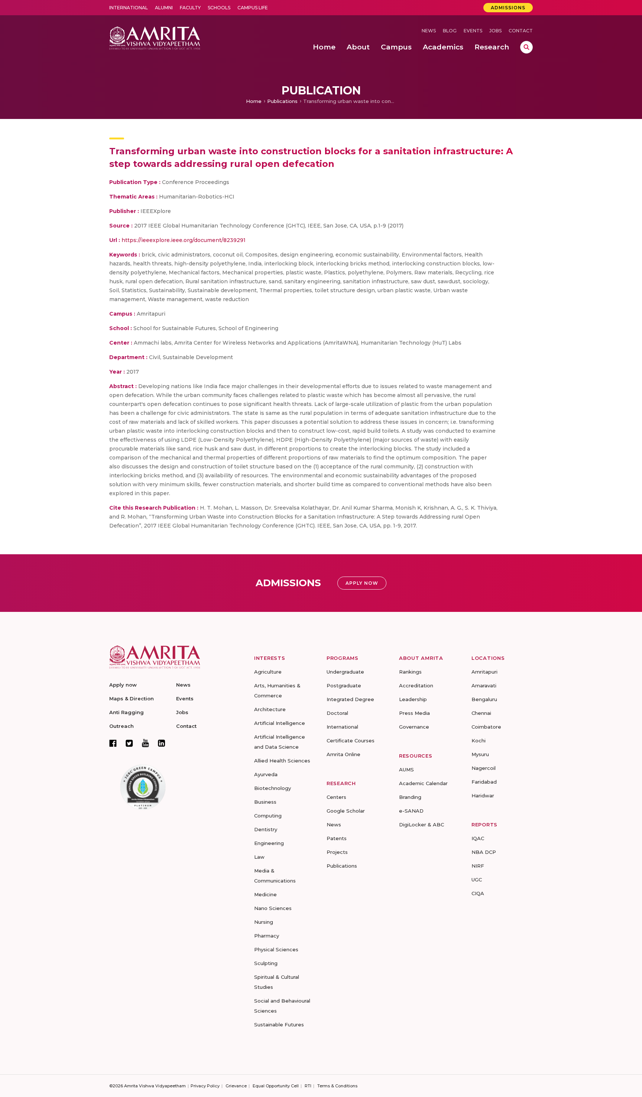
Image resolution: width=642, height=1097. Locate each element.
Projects (337, 852)
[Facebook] (113, 743)
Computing (268, 816)
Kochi (478, 740)
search (526, 47)
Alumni (164, 7)
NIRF (477, 866)
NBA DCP (483, 852)
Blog (450, 30)
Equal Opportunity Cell (276, 1085)
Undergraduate (345, 672)
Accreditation (416, 685)
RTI (308, 1085)
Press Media (414, 713)
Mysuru (480, 754)
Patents (337, 838)
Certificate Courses (350, 740)
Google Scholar (346, 811)
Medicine (265, 894)
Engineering (269, 843)
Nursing (263, 922)
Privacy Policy (205, 1085)
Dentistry (265, 829)
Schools (219, 7)
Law (259, 857)
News (429, 30)
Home (254, 101)
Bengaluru (484, 699)
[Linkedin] (161, 743)
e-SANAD (411, 811)
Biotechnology (272, 788)
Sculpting (266, 963)
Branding (410, 797)
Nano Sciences (273, 908)
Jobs (495, 30)
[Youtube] (145, 743)
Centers (336, 797)
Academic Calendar (423, 783)
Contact (521, 30)
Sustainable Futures (279, 1024)
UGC (476, 880)
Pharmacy (266, 936)
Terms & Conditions (337, 1085)
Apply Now (362, 583)
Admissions (508, 7)
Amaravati (483, 685)
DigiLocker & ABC (421, 824)
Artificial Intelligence (279, 723)
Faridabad (484, 782)
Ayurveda (266, 774)
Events (473, 30)
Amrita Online (343, 754)
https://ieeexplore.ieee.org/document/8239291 (183, 240)
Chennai (481, 713)
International (128, 7)
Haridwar (482, 795)
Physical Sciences (276, 949)
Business (265, 802)
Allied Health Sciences (282, 761)
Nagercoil (483, 768)
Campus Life (252, 7)
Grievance (236, 1085)
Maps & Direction (131, 698)
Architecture (270, 709)
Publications (282, 101)
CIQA (477, 893)
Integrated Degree (350, 699)
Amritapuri (484, 672)
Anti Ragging (126, 712)
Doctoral (337, 713)
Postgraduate (344, 685)
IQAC (477, 838)
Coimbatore (486, 727)
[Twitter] (129, 743)
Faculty (190, 7)
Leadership (413, 699)
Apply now (123, 685)
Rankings (410, 672)
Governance (414, 727)
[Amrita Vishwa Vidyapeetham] (154, 37)
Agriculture (268, 672)
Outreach (121, 726)
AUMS (406, 769)
